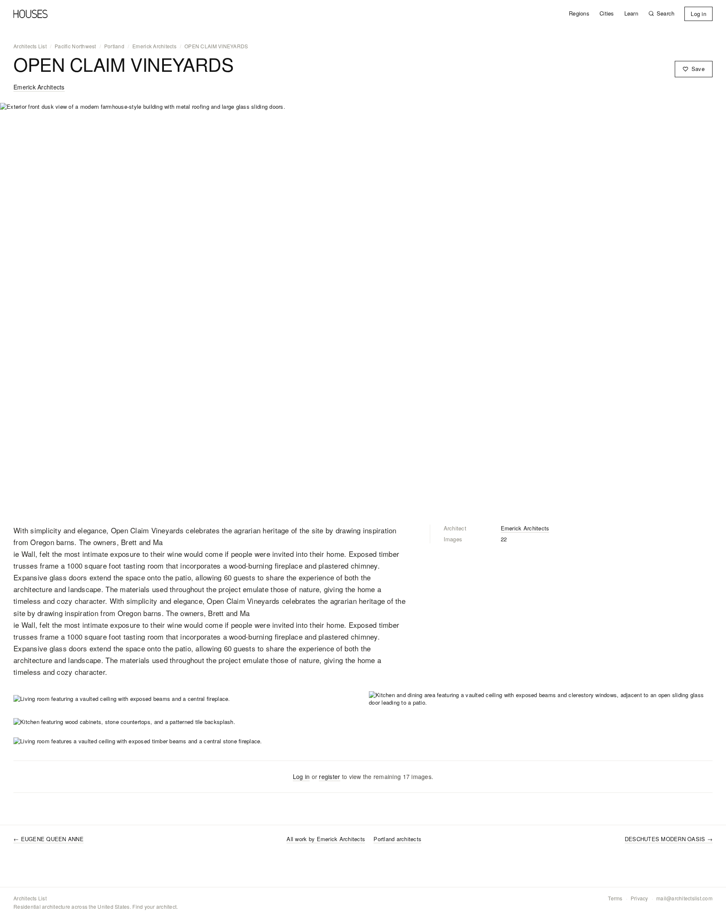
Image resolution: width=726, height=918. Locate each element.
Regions (579, 13)
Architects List (30, 46)
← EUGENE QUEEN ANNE (48, 839)
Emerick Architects (154, 46)
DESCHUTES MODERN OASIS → (669, 839)
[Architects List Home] (30, 13)
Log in (698, 14)
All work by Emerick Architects (326, 839)
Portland (114, 46)
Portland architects (397, 839)
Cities (607, 13)
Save (698, 69)
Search (666, 13)
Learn (631, 13)
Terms (615, 898)
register (329, 776)
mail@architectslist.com (684, 898)
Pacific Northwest (75, 46)
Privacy (639, 898)
